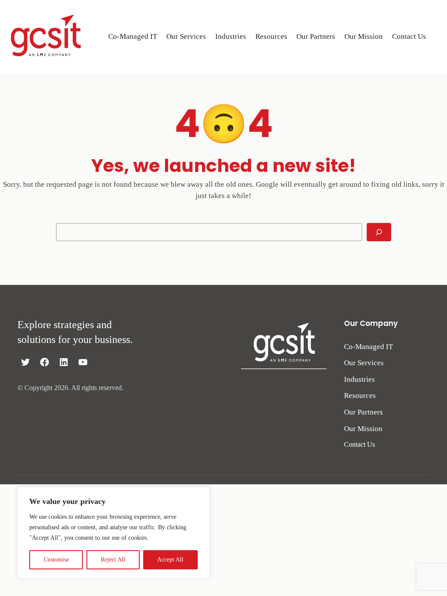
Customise (56, 559)
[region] (113, 533)
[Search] (379, 232)
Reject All (113, 559)
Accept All (170, 559)
